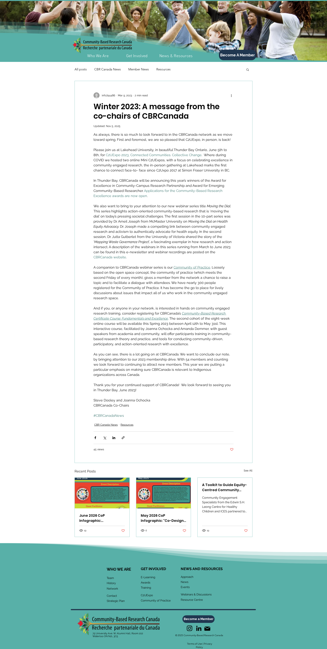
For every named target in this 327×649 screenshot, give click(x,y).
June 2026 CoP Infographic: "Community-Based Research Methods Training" (97, 518)
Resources (163, 69)
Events (185, 587)
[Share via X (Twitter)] (104, 437)
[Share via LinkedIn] (114, 437)
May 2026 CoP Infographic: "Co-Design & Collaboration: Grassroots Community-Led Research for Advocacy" (163, 518)
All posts (81, 69)
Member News (138, 69)
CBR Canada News (107, 69)
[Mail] (207, 628)
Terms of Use (194, 643)
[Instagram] (189, 628)
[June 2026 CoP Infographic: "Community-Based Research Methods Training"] (102, 493)
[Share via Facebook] (95, 437)
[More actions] (231, 95)
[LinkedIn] (198, 628)
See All (248, 470)
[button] (247, 69)
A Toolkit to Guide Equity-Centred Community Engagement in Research (224, 487)
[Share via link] (123, 437)
